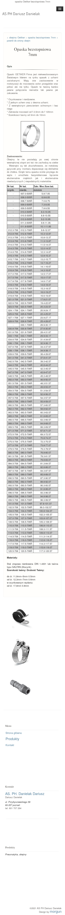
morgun (56, 911)
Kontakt (10, 745)
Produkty (12, 738)
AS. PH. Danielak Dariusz (24, 793)
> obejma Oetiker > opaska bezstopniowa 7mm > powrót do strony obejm (32, 39)
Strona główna (14, 733)
